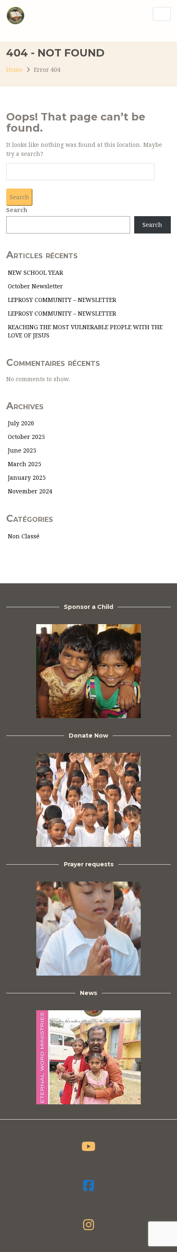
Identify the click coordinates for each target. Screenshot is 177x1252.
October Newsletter (35, 286)
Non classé (24, 536)
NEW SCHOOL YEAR (35, 272)
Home (14, 69)
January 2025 (27, 477)
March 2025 (24, 464)
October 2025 (26, 437)
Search (16, 210)
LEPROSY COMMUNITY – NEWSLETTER (62, 300)
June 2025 (22, 450)
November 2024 (30, 491)
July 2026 (21, 423)
